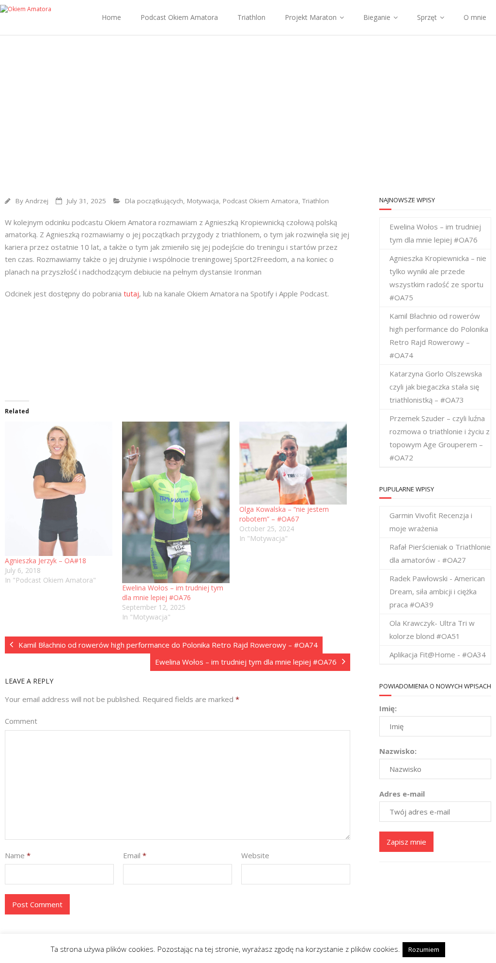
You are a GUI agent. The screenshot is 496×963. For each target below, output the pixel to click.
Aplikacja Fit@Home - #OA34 (437, 654)
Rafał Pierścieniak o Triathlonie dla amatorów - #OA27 (440, 553)
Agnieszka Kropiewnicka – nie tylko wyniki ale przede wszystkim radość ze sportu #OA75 (437, 277)
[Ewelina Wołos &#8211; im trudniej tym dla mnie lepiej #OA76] (176, 502)
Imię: (388, 708)
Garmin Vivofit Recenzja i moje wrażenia (430, 521)
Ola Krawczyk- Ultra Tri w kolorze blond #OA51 (432, 629)
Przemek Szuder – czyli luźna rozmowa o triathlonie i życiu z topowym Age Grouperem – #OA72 (439, 437)
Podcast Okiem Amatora (179, 17)
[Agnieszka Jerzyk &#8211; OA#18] (58, 489)
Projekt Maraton (311, 17)
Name (18, 855)
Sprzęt (427, 17)
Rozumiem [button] (423, 949)
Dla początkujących (154, 200)
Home (111, 17)
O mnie (475, 17)
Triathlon (251, 17)
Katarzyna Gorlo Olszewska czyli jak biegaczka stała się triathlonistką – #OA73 (435, 387)
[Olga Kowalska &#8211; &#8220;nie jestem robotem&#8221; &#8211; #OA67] (293, 463)
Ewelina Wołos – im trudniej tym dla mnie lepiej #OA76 (172, 592)
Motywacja (203, 200)
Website (255, 855)
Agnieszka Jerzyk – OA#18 (45, 560)
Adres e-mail (402, 794)
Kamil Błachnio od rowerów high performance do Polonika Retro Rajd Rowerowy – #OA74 (438, 335)
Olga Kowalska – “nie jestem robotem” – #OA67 (284, 514)
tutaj (131, 293)
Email (134, 855)
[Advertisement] (248, 108)
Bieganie (376, 17)
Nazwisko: (398, 751)
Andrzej (36, 200)
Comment (21, 721)
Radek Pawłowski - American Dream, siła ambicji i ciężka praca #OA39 (437, 591)
